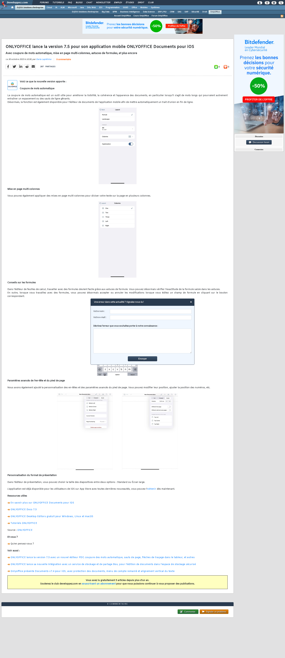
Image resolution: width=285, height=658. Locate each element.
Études (129, 2)
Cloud (49, 7)
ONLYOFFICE (24, 530)
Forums (44, 2)
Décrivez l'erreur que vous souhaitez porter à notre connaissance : (125, 326)
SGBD (125, 7)
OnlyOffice (215, 12)
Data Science (149, 12)
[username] (151, 311)
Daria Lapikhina (43, 59)
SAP (186, 12)
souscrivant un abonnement (99, 583)
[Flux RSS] (282, 16)
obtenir (151, 489)
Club (151, 2)
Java (82, 7)
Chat (89, 2)
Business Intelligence (130, 12)
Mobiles (144, 7)
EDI (100, 7)
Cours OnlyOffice (141, 16)
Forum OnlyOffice (160, 16)
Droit (140, 2)
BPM (115, 12)
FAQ (69, 2)
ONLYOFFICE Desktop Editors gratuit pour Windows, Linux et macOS (52, 516)
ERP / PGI (162, 12)
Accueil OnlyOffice (122, 16)
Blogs (79, 2)
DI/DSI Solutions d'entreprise (30, 7)
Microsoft (72, 7)
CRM (172, 12)
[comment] (142, 341)
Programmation (113, 7)
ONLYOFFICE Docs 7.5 (24, 509)
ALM (63, 7)
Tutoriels (58, 2)
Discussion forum (260, 142)
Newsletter (103, 2)
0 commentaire (63, 59)
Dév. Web (91, 7)
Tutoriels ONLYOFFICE (24, 523)
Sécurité (195, 12)
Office (134, 7)
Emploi (118, 2)
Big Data (105, 12)
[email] (151, 317)
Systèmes (155, 7)
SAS (179, 12)
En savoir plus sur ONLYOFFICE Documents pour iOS (42, 502)
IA (56, 7)
